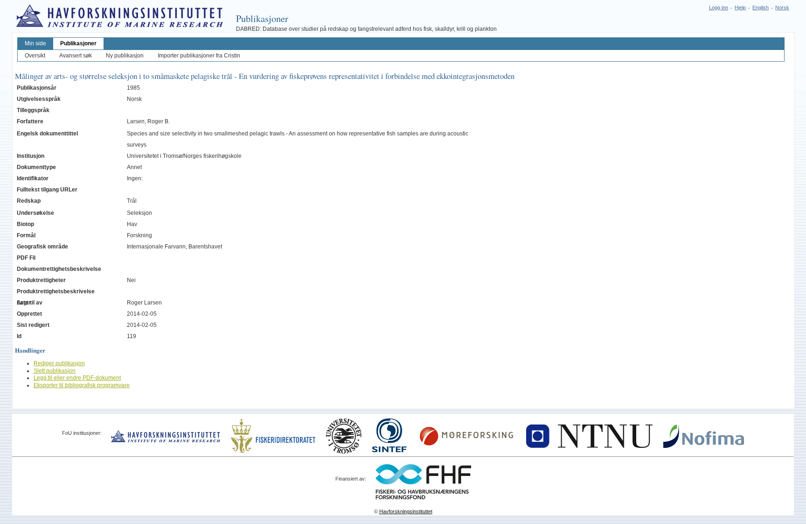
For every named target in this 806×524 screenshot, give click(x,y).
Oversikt (35, 55)
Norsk (782, 7)
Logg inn (718, 7)
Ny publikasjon (125, 55)
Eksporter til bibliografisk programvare (82, 385)
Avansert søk (75, 55)
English (760, 7)
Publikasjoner (78, 43)
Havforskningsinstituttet (405, 511)
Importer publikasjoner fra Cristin (199, 55)
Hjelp (740, 7)
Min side (35, 43)
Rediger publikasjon (59, 363)
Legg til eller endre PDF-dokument (77, 378)
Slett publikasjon (55, 371)
